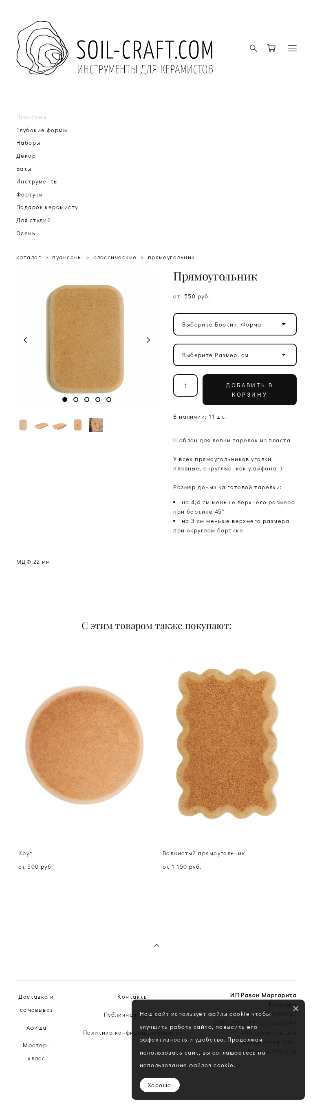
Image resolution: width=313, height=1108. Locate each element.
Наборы (28, 142)
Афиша (36, 1027)
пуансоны (67, 257)
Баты (24, 168)
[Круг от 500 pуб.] (84, 742)
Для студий (33, 220)
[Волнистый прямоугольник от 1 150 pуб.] (229, 742)
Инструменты (37, 181)
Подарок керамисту (47, 207)
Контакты (132, 996)
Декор (26, 155)
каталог (28, 257)
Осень (25, 233)
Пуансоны (31, 117)
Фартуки (29, 194)
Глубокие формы (41, 130)
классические (115, 257)
